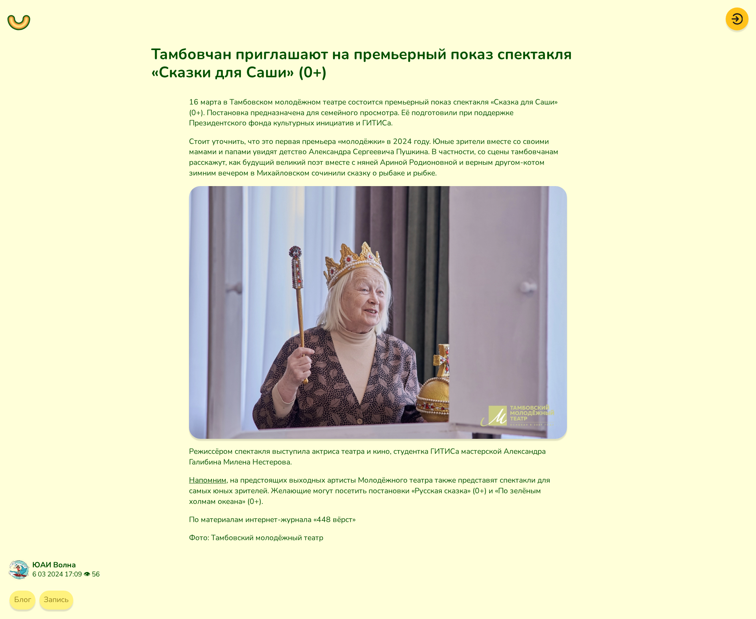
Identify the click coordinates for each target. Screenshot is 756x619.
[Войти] (737, 18)
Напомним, (208, 480)
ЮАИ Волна (54, 565)
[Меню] (18, 18)
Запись (56, 600)
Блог (22, 600)
